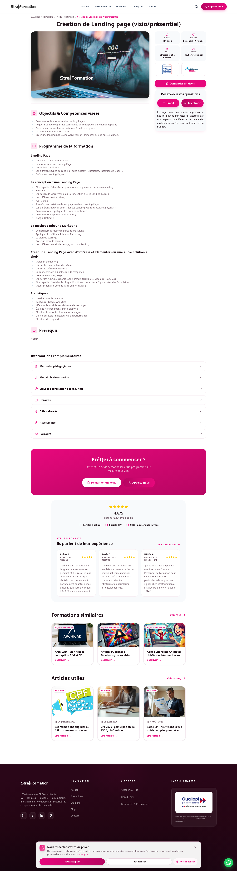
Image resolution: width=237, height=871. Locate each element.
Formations (77, 796)
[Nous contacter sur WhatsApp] (228, 862)
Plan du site (127, 796)
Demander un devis (182, 83)
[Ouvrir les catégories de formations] (110, 6)
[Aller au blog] (135, 7)
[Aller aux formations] (99, 7)
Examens (75, 802)
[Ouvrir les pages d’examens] (128, 6)
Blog (73, 809)
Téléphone (194, 103)
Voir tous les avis (167, 544)
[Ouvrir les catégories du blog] (142, 6)
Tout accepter (72, 861)
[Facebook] (51, 815)
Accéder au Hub (129, 789)
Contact (152, 6)
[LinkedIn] (42, 815)
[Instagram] (23, 815)
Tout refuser (139, 861)
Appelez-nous (141, 482)
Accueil (85, 6)
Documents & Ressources (134, 804)
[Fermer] (195, 847)
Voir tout (175, 615)
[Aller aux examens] (119, 7)
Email (170, 103)
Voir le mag (174, 678)
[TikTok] (33, 815)
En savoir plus (82, 854)
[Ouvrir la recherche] (196, 7)
